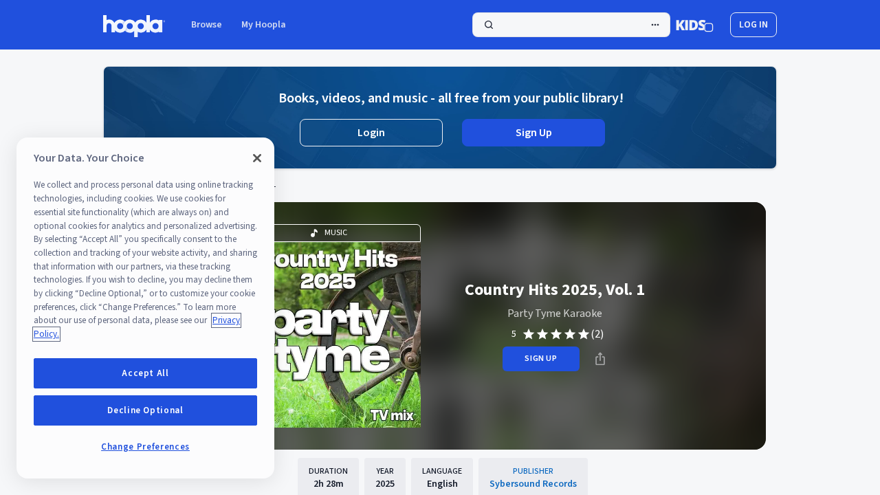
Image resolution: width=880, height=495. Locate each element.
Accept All (145, 373)
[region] (145, 308)
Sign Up (534, 132)
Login (371, 132)
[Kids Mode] (694, 25)
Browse (206, 25)
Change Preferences (145, 447)
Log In (753, 25)
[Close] (257, 158)
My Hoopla (263, 25)
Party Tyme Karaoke (554, 313)
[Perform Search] (571, 24)
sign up (541, 358)
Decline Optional (145, 410)
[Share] (600, 359)
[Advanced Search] (655, 25)
